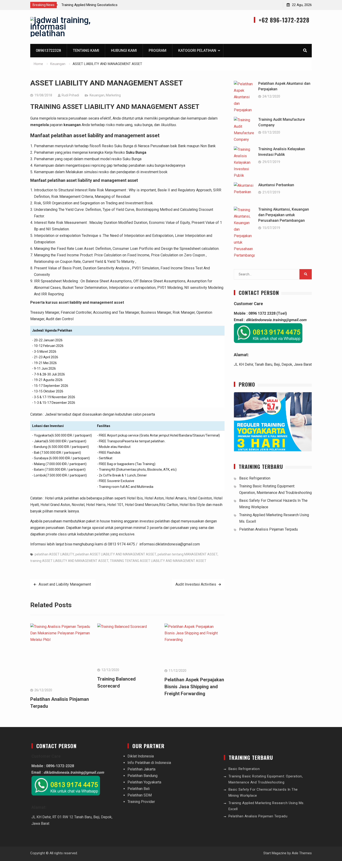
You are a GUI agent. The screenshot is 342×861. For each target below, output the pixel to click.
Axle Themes (302, 853)
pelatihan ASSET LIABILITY (54, 554)
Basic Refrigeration (254, 478)
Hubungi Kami (124, 50)
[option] (103, 5)
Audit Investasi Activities (195, 584)
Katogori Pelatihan (197, 50)
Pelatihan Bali (138, 788)
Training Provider (141, 801)
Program (157, 50)
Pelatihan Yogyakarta (144, 782)
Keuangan (97, 95)
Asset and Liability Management (65, 584)
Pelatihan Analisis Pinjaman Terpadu (268, 529)
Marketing (113, 95)
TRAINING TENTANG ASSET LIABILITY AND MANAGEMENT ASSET (158, 561)
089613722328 (48, 50)
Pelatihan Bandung (142, 775)
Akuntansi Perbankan (276, 185)
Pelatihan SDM (139, 795)
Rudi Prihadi (70, 95)
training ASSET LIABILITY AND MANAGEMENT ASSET (69, 561)
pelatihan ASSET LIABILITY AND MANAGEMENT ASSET (115, 554)
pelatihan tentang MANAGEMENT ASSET (188, 554)
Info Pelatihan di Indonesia (149, 762)
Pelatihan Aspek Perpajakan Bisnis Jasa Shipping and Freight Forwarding (194, 686)
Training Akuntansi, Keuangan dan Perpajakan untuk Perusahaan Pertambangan (283, 215)
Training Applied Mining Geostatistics (89, 5)
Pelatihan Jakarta (141, 769)
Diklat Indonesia (140, 756)
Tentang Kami (86, 50)
